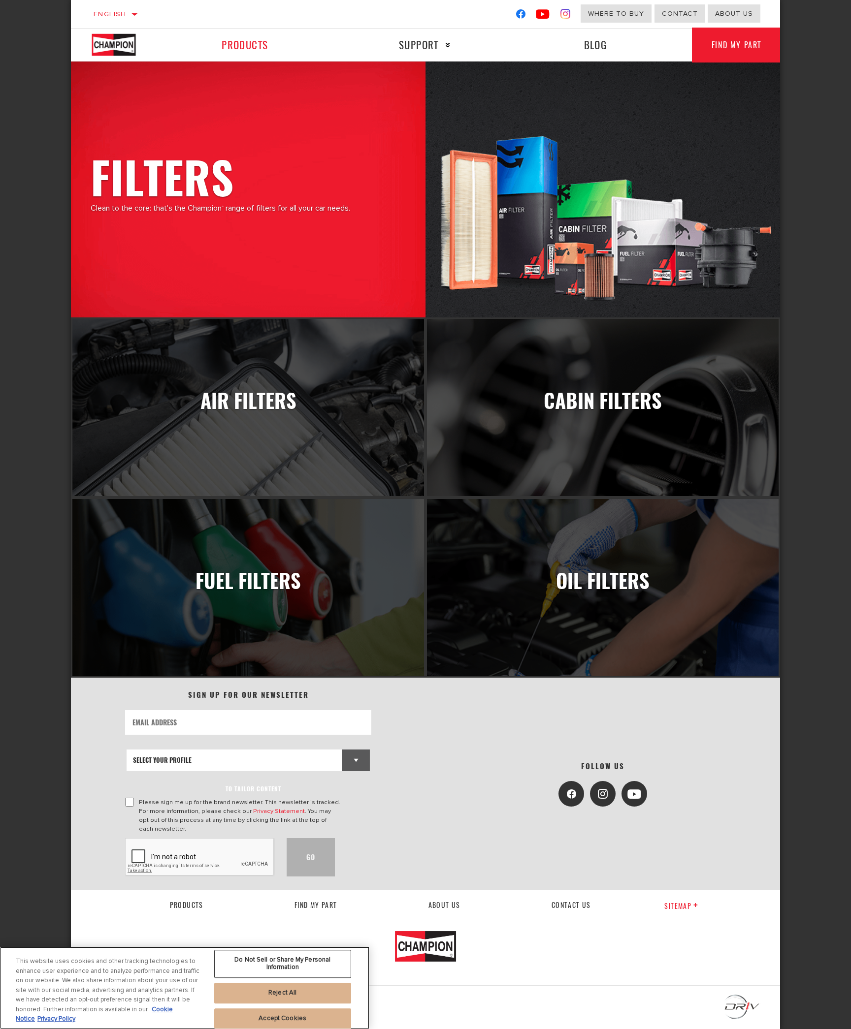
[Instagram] (565, 16)
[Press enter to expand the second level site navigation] (448, 45)
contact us (571, 905)
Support (419, 44)
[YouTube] (543, 16)
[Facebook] (521, 16)
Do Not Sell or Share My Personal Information (282, 963)
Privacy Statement (279, 811)
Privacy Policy (56, 1019)
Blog (595, 44)
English (110, 14)
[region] (184, 988)
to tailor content (253, 788)
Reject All (282, 993)
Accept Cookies (282, 1018)
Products (245, 44)
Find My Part (736, 45)
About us (444, 905)
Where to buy (616, 13)
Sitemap (677, 906)
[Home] (123, 44)
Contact (680, 13)
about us (734, 13)
